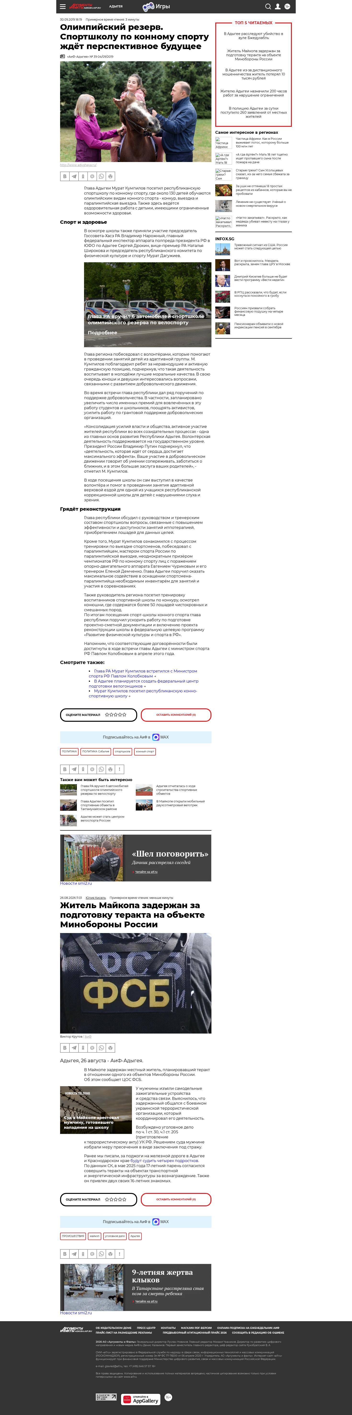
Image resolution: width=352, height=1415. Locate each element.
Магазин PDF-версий (196, 1328)
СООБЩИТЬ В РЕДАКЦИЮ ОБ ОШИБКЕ (258, 1332)
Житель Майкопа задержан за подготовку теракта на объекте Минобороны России (253, 55)
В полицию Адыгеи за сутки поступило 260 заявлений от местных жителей (254, 112)
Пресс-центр (146, 1328)
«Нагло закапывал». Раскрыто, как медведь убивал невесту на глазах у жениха (263, 221)
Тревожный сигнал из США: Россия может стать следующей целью (261, 246)
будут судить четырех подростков (164, 1160)
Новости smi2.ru (76, 883)
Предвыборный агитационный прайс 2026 (195, 1332)
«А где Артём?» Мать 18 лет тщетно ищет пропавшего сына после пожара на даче (262, 158)
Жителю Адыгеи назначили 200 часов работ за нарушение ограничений (253, 93)
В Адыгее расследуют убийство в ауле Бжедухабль (253, 36)
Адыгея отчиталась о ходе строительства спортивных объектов (176, 789)
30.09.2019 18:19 (71, 19)
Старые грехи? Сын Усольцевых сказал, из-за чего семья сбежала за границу (263, 174)
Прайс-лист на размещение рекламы (124, 1332)
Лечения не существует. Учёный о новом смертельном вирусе (261, 203)
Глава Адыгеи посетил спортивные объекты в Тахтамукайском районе (99, 805)
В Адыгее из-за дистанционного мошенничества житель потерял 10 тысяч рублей (253, 74)
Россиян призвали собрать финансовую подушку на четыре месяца (258, 312)
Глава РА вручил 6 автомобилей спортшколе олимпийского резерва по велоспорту (146, 319)
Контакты (168, 1328)
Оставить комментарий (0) (176, 714)
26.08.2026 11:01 (71, 898)
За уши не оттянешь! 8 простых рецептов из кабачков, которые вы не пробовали (264, 190)
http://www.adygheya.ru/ (78, 165)
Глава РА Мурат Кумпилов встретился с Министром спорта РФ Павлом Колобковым (143, 673)
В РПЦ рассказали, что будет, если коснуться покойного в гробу (260, 294)
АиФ (88, 1036)
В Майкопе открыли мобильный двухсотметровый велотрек (180, 803)
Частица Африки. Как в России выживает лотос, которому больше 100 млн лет (262, 142)
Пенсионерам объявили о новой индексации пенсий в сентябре (258, 325)
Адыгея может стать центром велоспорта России (102, 818)
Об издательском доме (113, 1328)
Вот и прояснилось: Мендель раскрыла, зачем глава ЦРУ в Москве (262, 262)
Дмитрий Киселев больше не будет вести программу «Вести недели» (260, 278)
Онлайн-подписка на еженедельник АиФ (248, 1328)
